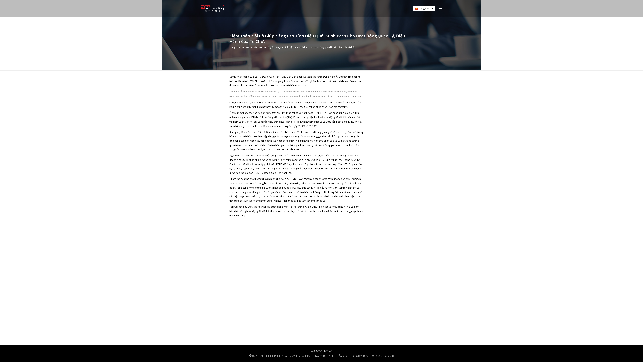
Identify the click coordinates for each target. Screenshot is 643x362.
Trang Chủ (234, 47)
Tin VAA (246, 47)
